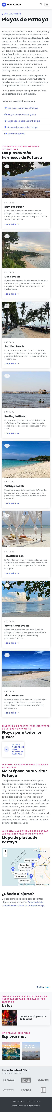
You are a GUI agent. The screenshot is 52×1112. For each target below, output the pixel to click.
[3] (26, 319)
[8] (26, 668)
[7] (26, 598)
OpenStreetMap (30, 885)
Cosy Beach (12, 276)
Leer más (10, 224)
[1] (26, 180)
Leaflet (21, 885)
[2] (26, 249)
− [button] (5, 854)
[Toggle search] (41, 4)
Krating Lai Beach (15, 416)
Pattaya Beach (14, 486)
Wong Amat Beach (16, 625)
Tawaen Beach (14, 556)
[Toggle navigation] (47, 4)
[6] (26, 529)
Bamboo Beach (14, 206)
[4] (26, 389)
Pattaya (9, 202)
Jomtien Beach (14, 346)
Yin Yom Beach (14, 695)
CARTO (47, 885)
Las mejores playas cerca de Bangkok (33, 1017)
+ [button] (5, 851)
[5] (26, 459)
